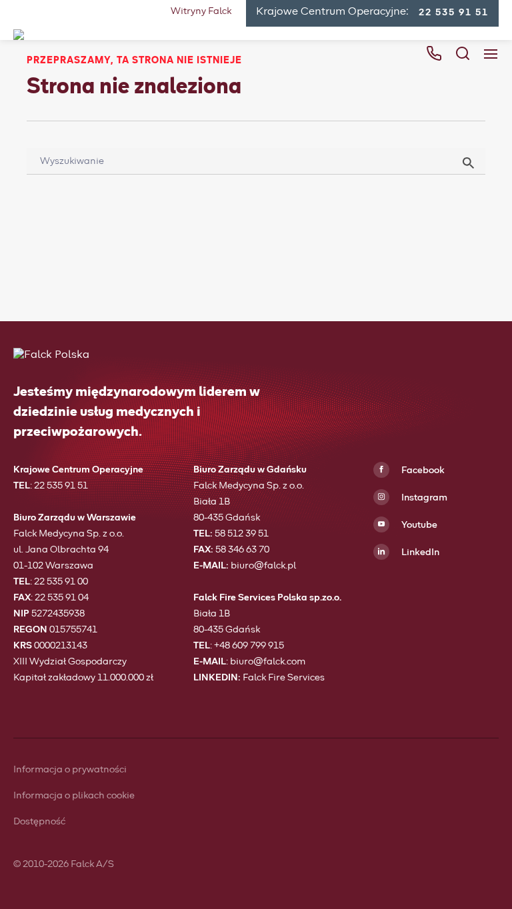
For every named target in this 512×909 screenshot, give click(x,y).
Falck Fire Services (284, 677)
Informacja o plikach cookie (74, 795)
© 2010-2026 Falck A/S (63, 864)
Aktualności (147, 209)
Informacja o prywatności (70, 769)
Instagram (423, 497)
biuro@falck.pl (263, 565)
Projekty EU (146, 237)
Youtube (418, 525)
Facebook (422, 470)
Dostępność (39, 821)
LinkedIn (419, 552)
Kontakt (137, 265)
